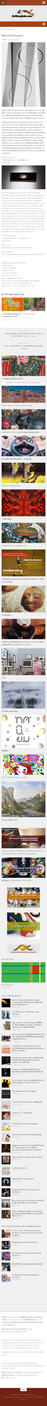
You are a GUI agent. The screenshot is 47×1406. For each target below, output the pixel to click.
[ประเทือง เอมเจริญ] (23, 695)
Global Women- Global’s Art (14, 545)
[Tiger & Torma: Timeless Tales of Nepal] (6, 1160)
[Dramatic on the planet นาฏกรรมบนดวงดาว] (23, 419)
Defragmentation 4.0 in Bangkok (24, 1091)
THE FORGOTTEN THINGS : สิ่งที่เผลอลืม (27, 1102)
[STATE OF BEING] (34, 304)
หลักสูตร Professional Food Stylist (16, 880)
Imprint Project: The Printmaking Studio (27, 1134)
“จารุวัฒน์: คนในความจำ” (12, 378)
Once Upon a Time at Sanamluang (17, 405)
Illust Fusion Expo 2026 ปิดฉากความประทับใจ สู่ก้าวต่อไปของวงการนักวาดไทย (28, 1201)
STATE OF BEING (29, 314)
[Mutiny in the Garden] (23, 473)
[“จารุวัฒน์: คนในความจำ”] (23, 366)
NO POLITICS (7, 985)
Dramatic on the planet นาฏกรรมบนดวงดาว (21, 432)
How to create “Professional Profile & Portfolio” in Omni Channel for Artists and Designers (23, 852)
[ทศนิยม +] (23, 731)
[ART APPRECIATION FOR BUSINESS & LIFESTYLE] (6, 1256)
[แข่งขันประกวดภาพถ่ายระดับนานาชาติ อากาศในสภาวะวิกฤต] (23, 562)
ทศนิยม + (6, 750)
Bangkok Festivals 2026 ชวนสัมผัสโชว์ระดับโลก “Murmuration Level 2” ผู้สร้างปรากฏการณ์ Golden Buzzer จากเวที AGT (28, 1147)
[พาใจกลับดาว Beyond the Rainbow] (6, 1126)
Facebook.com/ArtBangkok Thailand (15, 1331)
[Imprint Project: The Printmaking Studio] (6, 1137)
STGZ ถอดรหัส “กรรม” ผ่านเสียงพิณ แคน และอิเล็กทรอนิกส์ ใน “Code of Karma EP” (28, 1081)
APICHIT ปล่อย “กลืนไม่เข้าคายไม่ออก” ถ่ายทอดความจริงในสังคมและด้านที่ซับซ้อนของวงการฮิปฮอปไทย (27, 1002)
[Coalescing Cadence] (6, 1171)
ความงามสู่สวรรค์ (9, 820)
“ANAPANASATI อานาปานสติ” (22, 1179)
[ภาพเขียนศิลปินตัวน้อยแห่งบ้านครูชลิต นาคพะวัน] (12, 304)
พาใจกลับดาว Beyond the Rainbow (25, 1124)
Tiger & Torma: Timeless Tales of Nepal (27, 1157)
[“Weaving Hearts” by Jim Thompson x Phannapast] (6, 1192)
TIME (4, 677)
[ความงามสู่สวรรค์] (23, 799)
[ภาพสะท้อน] (23, 502)
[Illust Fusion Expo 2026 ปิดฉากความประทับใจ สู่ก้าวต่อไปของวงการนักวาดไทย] (6, 1203)
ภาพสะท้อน (6, 519)
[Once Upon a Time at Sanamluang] (23, 392)
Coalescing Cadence (19, 1168)
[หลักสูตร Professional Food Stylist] (23, 867)
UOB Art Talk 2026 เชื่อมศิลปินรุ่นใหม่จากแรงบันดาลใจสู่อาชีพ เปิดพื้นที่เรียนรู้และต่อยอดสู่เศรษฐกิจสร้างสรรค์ (28, 1036)
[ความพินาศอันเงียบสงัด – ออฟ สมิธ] (23, 446)
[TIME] (23, 661)
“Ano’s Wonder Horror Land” (14, 777)
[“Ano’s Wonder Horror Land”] (23, 764)
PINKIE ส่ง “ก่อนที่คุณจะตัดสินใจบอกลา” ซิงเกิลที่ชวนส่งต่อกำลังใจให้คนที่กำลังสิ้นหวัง (27, 1070)
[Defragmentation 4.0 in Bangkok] (6, 1094)
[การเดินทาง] (23, 599)
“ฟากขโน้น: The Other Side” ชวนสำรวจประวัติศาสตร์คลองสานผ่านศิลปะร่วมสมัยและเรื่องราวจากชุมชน (28, 1048)
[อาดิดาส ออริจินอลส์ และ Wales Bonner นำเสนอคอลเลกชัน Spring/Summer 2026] (23, 629)
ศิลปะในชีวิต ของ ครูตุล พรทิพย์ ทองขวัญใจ (27, 1264)
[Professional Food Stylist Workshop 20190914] (6, 1277)
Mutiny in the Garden (11, 485)
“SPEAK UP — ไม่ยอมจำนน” (22, 1113)
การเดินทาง (7, 615)
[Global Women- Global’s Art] (23, 533)
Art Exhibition (8, 29)
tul (5, 40)
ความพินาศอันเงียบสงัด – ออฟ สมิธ (17, 459)
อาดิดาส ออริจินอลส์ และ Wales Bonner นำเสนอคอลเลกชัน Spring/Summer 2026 (23, 643)
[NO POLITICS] (23, 972)
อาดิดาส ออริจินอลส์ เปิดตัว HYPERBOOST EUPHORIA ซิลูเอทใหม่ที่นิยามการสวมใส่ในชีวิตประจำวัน (27, 1213)
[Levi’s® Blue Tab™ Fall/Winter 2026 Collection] (6, 1014)
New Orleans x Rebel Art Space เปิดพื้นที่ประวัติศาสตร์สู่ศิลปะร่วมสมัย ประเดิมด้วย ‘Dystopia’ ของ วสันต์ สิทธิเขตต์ (27, 1025)
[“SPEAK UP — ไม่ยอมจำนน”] (6, 1116)
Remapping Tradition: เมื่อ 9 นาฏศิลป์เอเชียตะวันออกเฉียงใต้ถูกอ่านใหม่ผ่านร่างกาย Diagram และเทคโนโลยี (27, 1060)
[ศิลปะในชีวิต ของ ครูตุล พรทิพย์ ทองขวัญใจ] (6, 1267)
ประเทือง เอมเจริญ (9, 711)
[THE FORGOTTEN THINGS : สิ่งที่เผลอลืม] (6, 1105)
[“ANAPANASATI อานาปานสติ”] (6, 1181)
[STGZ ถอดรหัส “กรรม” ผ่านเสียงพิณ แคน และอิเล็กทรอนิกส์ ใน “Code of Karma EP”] (6, 1083)
